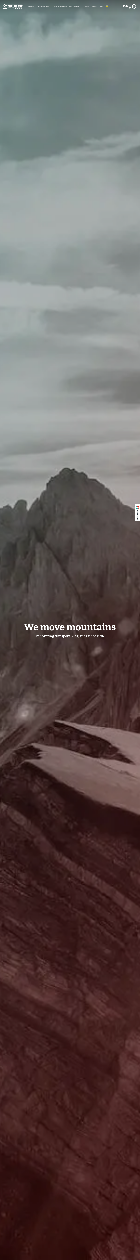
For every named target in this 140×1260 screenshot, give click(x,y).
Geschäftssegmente (60, 6)
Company (31, 6)
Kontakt (94, 6)
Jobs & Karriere (74, 6)
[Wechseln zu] (109, 6)
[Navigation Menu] (122, 5)
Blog (101, 6)
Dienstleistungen (43, 6)
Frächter (86, 6)
